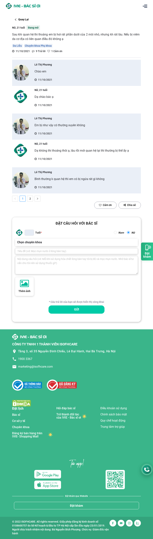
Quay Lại (23, 19)
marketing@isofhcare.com (35, 366)
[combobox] (17, 242)
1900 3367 (25, 359)
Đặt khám (76, 505)
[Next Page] (37, 199)
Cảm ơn (107, 205)
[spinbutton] (29, 232)
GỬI (76, 309)
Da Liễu (17, 45)
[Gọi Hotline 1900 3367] (146, 469)
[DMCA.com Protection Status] (21, 403)
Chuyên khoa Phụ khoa (38, 45)
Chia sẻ (131, 205)
